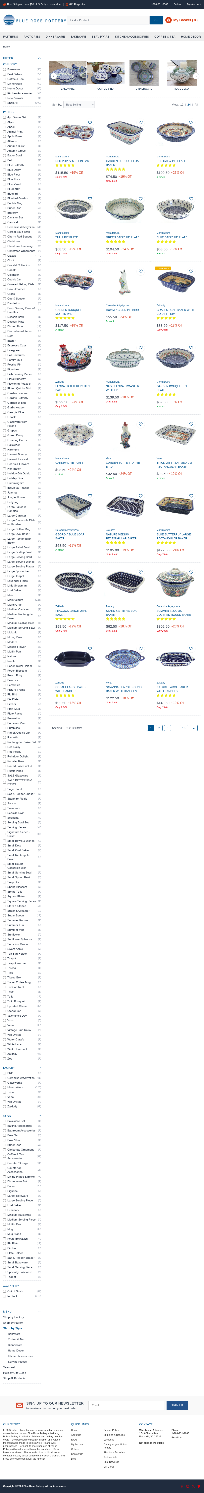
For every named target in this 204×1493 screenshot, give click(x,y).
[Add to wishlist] (90, 122)
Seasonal (9, 1367)
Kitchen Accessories (132, 36)
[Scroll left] (54, 76)
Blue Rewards (111, 1462)
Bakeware (78, 36)
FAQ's (74, 1439)
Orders (177, 4)
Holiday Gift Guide (14, 1372)
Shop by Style (12, 1328)
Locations (109, 1439)
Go (156, 20)
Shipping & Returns (114, 1435)
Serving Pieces (17, 1361)
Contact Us (77, 1454)
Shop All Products (14, 1378)
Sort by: (57, 104)
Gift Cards (109, 1466)
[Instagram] (188, 1486)
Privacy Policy (111, 1430)
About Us (76, 1435)
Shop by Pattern (13, 1322)
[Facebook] (182, 1486)
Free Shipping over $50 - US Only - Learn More (34, 4)
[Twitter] (193, 1486)
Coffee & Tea (164, 36)
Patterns (10, 36)
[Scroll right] (196, 76)
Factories (32, 36)
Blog (73, 1458)
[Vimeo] (199, 1486)
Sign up (177, 1405)
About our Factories (114, 1452)
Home (6, 46)
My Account (194, 4)
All (196, 104)
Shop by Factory (13, 1317)
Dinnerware (55, 36)
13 (183, 728)
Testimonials (110, 1457)
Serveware (100, 36)
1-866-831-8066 (180, 1433)
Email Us (177, 1437)
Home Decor (191, 36)
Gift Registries (77, 4)
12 (181, 104)
